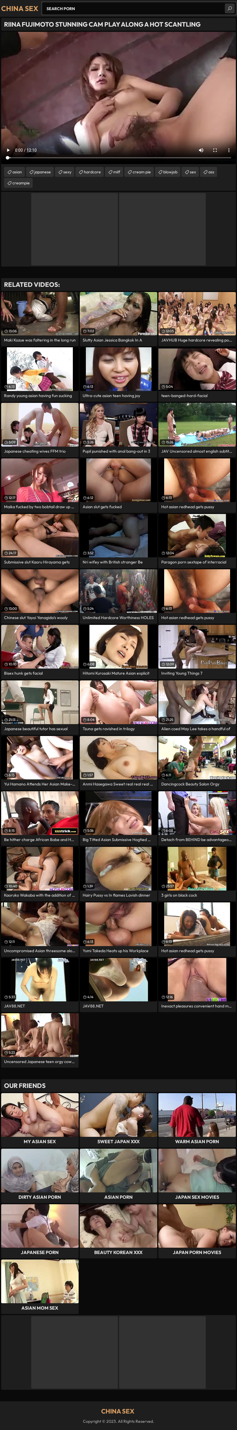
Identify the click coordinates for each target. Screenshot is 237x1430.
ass (211, 172)
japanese (42, 172)
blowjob (170, 172)
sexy (67, 172)
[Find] (230, 8)
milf (116, 172)
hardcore (92, 172)
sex (193, 172)
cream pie (142, 172)
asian (17, 172)
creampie (21, 183)
